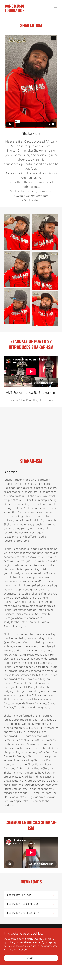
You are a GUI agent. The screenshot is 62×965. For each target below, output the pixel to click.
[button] (55, 8)
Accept (31, 958)
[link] (23, 11)
